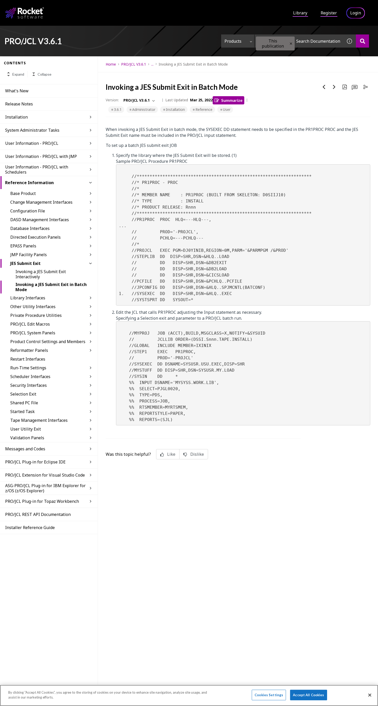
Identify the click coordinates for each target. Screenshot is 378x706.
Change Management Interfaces (41, 202)
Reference (203, 109)
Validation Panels (27, 438)
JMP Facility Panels (28, 254)
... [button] (152, 64)
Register (329, 13)
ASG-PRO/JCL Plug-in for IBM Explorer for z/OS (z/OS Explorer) (45, 488)
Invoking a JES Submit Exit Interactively (40, 274)
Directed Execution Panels (35, 237)
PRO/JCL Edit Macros (30, 324)
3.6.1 (118, 109)
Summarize (231, 100)
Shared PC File (24, 403)
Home (111, 64)
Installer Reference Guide (30, 527)
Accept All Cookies (308, 695)
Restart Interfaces (27, 359)
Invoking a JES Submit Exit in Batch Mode (51, 287)
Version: (112, 99)
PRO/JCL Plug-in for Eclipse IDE (35, 462)
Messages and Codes (25, 449)
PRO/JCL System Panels (32, 333)
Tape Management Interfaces (39, 420)
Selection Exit (23, 394)
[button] (291, 44)
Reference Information (29, 182)
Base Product (23, 193)
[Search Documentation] (362, 41)
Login (355, 13)
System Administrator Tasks (32, 130)
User (226, 109)
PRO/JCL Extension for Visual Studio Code (45, 475)
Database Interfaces (30, 228)
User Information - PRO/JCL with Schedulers (36, 169)
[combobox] (299, 41)
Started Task (22, 411)
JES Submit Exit (25, 263)
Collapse (44, 74)
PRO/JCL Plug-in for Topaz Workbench (42, 501)
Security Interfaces (28, 385)
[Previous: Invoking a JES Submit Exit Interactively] (324, 87)
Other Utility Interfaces (33, 306)
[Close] (369, 695)
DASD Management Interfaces (39, 219)
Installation (16, 117)
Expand (18, 74)
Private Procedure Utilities (36, 315)
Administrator (143, 109)
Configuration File (27, 211)
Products (232, 41)
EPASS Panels (23, 246)
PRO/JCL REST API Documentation (38, 514)
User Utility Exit (25, 429)
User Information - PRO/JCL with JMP (41, 156)
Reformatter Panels (29, 350)
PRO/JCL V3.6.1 (133, 64)
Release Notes (19, 104)
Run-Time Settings (28, 368)
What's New (17, 91)
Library (300, 13)
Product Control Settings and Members (47, 341)
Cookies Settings (269, 695)
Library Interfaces (27, 298)
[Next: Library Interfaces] (334, 87)
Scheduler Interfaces (30, 376)
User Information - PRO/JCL (31, 143)
